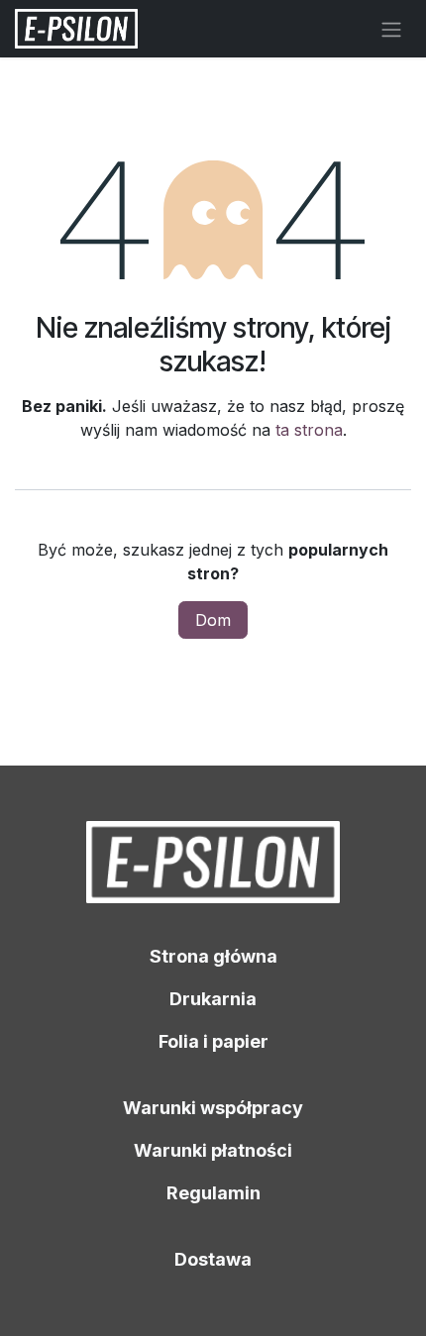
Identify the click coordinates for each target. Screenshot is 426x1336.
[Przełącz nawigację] (391, 29)
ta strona (309, 430)
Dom (213, 620)
